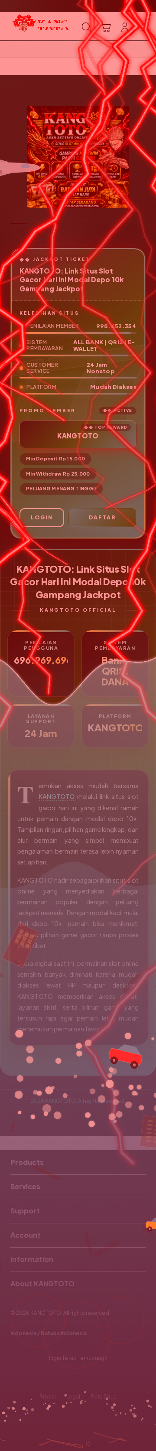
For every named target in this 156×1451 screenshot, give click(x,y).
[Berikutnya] (147, 157)
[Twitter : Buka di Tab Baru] (69, 1378)
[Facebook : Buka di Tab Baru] (52, 1378)
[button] (105, 27)
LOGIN (42, 517)
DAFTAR (102, 517)
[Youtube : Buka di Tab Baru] (104, 1378)
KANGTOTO (57, 796)
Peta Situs (104, 1396)
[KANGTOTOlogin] (26, 26)
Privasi (47, 1396)
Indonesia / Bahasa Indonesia (48, 1333)
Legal (73, 1396)
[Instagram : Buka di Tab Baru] (86, 1378)
